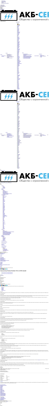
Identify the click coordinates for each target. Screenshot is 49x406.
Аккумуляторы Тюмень (3, 394)
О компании (4, 237)
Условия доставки (2, 390)
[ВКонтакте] (0, 285)
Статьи (1, 388)
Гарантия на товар (2, 391)
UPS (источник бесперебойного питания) (5, 264)
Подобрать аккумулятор (3, 21)
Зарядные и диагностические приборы (4, 260)
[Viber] (4, 285)
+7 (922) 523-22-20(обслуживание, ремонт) (3, 5)
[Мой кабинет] (0, 169)
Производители (2, 392)
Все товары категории (2, 384)
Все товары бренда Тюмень (3, 385)
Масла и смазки (2, 259)
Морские (1, 265)
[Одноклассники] (1, 285)
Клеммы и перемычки (2, 258)
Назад (3, 186)
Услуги (4, 230)
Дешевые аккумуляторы (3, 393)
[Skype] (6, 285)
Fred (7, 401)
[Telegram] (7, 285)
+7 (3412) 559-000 (2, 397)
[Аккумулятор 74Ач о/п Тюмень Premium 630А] (7, 272)
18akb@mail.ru (2, 9)
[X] (3, 285)
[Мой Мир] (2, 285)
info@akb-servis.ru (3, 253)
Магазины (1, 387)
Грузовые (1, 263)
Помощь (1, 389)
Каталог (4, 190)
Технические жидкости (3, 395)
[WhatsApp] (5, 285)
